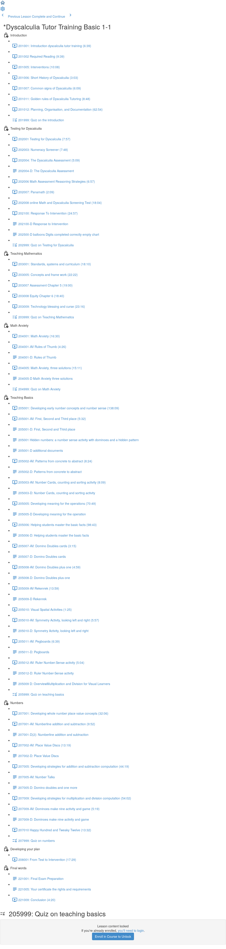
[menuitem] (2, 10)
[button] (2, 4)
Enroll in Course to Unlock (113, 936)
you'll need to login (131, 930)
